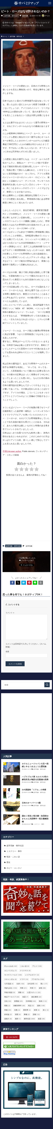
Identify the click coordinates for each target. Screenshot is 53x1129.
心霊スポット (33, 992)
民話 (31, 1005)
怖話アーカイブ (11, 997)
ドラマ (24, 979)
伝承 (20, 983)
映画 (43, 1001)
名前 (7, 651)
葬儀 (27, 1014)
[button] (12, 583)
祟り (46, 1010)
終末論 (8, 1014)
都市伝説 (29, 1018)
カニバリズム (10, 970)
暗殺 (7, 1005)
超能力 (8, 1018)
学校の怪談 (9, 992)
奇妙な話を (10, 988)
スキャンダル (10, 979)
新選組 (18, 1001)
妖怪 (42, 988)
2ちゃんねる (10, 966)
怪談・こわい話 (13, 856)
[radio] (16, 469)
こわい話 (24, 966)
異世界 (27, 1010)
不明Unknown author (12, 451)
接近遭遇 (36, 997)
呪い (44, 983)
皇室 (37, 1010)
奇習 (33, 988)
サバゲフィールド (13, 975)
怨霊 (25, 997)
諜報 (36, 1014)
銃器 (41, 1018)
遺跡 (18, 1018)
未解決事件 (19, 1005)
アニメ (37, 966)
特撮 (7, 1010)
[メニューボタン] (49, 3)
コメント (10, 612)
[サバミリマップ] (26, 3)
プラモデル (37, 979)
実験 (21, 992)
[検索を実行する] (47, 684)
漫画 (41, 1005)
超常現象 (25, 15)
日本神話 (31, 1001)
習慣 (18, 1014)
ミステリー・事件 (14, 851)
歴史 (8, 862)
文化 (7, 1001)
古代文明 (32, 983)
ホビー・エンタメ (14, 868)
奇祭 (23, 988)
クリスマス (25, 970)
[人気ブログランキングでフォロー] (19, 1047)
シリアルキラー (32, 975)
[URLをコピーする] (40, 583)
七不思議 (8, 983)
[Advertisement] (26, 511)
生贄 (17, 1010)
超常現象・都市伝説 (11, 15)
